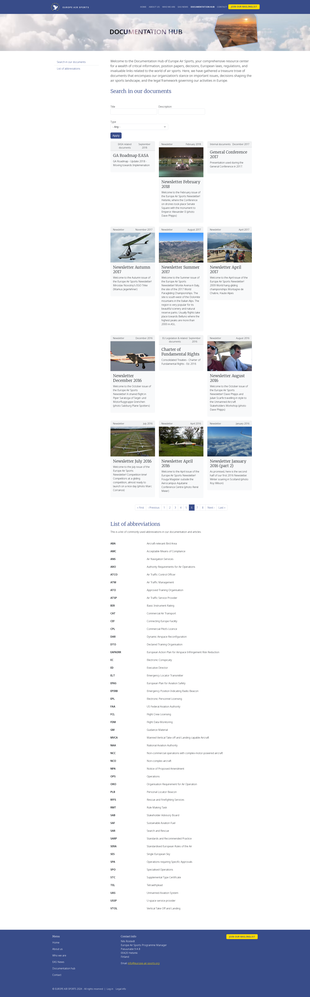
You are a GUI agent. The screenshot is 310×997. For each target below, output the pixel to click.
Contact (222, 6)
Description (165, 106)
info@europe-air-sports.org (144, 963)
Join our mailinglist (244, 6)
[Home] (56, 7)
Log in (110, 988)
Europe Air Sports (76, 7)
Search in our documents (71, 62)
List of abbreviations (68, 68)
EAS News (183, 6)
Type (113, 122)
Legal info (121, 988)
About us (154, 6)
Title (112, 106)
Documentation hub (202, 6)
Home (143, 6)
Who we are (168, 6)
